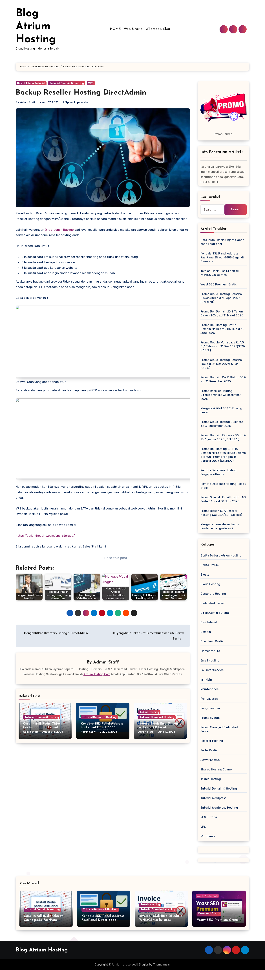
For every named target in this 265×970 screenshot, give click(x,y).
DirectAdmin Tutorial (31, 83)
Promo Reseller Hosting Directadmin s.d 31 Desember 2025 (220, 395)
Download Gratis (211, 641)
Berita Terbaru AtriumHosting (221, 555)
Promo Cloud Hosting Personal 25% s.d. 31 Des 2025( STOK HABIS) (221, 364)
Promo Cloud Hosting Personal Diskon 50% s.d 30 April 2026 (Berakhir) (221, 298)
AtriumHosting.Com (96, 674)
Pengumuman (210, 708)
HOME (115, 29)
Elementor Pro (210, 651)
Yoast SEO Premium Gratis (218, 284)
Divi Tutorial (208, 622)
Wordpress (207, 836)
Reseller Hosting (211, 741)
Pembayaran (209, 698)
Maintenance (209, 689)
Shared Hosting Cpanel (216, 769)
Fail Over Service (212, 670)
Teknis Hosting (149, 712)
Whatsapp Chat (157, 29)
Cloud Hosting (210, 584)
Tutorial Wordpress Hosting (219, 807)
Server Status (210, 760)
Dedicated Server (212, 603)
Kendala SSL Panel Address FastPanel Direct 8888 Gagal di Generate (102, 727)
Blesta (204, 574)
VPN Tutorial (209, 817)
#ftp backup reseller (76, 102)
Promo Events (210, 717)
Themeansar (161, 964)
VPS (91, 83)
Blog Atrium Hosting (36, 26)
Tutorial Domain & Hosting (66, 83)
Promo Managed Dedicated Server (219, 729)
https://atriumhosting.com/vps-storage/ (45, 535)
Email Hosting (210, 660)
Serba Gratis (208, 750)
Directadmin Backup (59, 229)
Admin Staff (27, 102)
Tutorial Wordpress (213, 798)
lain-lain (206, 679)
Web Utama (133, 29)
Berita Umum (209, 565)
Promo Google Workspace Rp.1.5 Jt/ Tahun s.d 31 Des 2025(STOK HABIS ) (223, 346)
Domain (205, 632)
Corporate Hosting (213, 593)
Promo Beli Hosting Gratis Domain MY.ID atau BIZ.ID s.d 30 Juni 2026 (222, 329)
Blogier (143, 964)
